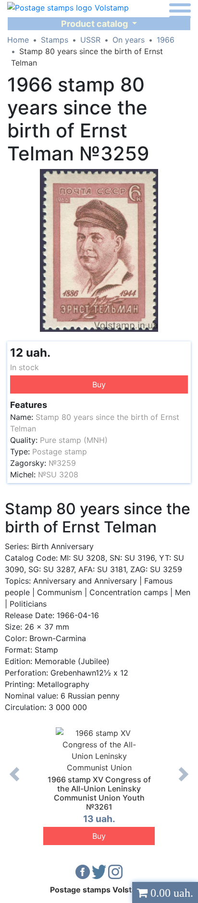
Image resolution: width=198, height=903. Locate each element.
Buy (99, 384)
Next (183, 781)
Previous (14, 781)
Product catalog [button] (95, 24)
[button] (182, 177)
